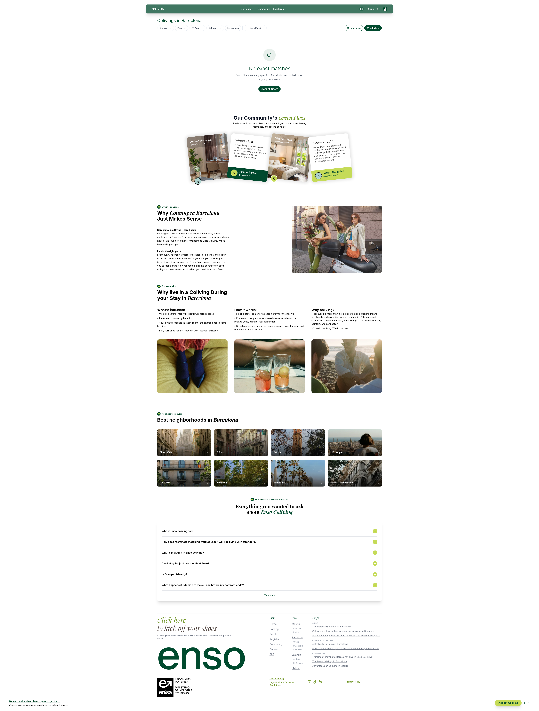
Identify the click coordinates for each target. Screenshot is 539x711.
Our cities (246, 9)
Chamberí (297, 628)
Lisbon (296, 668)
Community (264, 9)
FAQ (272, 654)
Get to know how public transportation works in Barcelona (343, 631)
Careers (274, 649)
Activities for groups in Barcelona (330, 644)
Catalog (274, 629)
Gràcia (296, 642)
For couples (233, 28)
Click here (171, 619)
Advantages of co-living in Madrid (330, 665)
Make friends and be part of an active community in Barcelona (345, 648)
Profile (273, 634)
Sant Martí (297, 649)
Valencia (296, 654)
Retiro (296, 632)
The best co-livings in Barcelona (329, 661)
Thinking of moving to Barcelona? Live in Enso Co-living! (342, 656)
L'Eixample (298, 646)
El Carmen (298, 663)
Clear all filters (269, 88)
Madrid (296, 624)
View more (269, 595)
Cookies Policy (277, 678)
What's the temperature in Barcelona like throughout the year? (346, 635)
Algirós (296, 659)
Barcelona (297, 637)
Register (274, 639)
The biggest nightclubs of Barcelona (331, 626)
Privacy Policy (353, 682)
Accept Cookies (508, 702)
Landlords (278, 9)
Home (273, 624)
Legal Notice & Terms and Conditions (282, 683)
